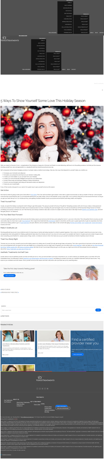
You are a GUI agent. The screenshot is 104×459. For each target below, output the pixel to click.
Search (3, 306)
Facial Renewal (41, 66)
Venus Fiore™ (57, 58)
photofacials (52, 221)
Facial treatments (24, 222)
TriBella (43, 40)
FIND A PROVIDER (9, 275)
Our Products (7, 402)
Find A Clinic (37, 404)
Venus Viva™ (57, 61)
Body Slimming (41, 43)
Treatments (42, 38)
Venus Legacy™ (56, 56)
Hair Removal (42, 61)
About (64, 69)
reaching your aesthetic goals (89, 209)
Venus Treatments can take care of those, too (19, 249)
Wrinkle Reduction (40, 58)
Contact (73, 69)
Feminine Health (41, 69)
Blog (68, 69)
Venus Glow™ (57, 69)
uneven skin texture (97, 222)
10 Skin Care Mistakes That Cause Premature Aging (53, 344)
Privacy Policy (48, 406)
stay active (34, 194)
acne (83, 222)
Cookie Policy (48, 408)
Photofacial (42, 48)
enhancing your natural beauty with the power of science (38, 258)
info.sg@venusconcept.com (27, 417)
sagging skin (88, 222)
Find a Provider (26, 69)
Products (58, 51)
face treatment (26, 221)
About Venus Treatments (23, 402)
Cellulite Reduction (40, 64)
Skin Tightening (41, 50)
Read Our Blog (20, 404)
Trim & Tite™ (42, 53)
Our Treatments (8, 400)
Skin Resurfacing (41, 45)
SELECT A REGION (98, 83)
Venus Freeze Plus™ (55, 64)
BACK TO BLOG (5, 289)
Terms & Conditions (50, 410)
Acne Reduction (41, 56)
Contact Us (19, 405)
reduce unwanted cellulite (26, 247)
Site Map (47, 411)
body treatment (77, 245)
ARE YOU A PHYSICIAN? (63, 408)
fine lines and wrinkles (75, 222)
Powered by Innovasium (6, 454)
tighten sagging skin (12, 247)
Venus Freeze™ (56, 66)
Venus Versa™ (57, 53)
